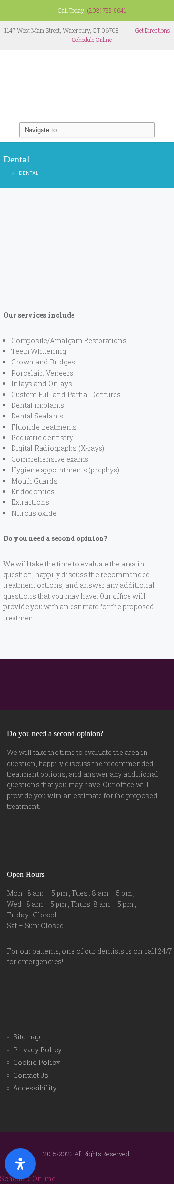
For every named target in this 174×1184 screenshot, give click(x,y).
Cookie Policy (36, 1062)
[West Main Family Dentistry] (87, 86)
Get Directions (152, 30)
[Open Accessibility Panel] (20, 1163)
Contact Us (30, 1075)
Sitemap (26, 1036)
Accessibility (35, 1087)
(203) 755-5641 (106, 10)
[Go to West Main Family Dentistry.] (5, 172)
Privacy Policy (37, 1049)
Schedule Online (92, 39)
